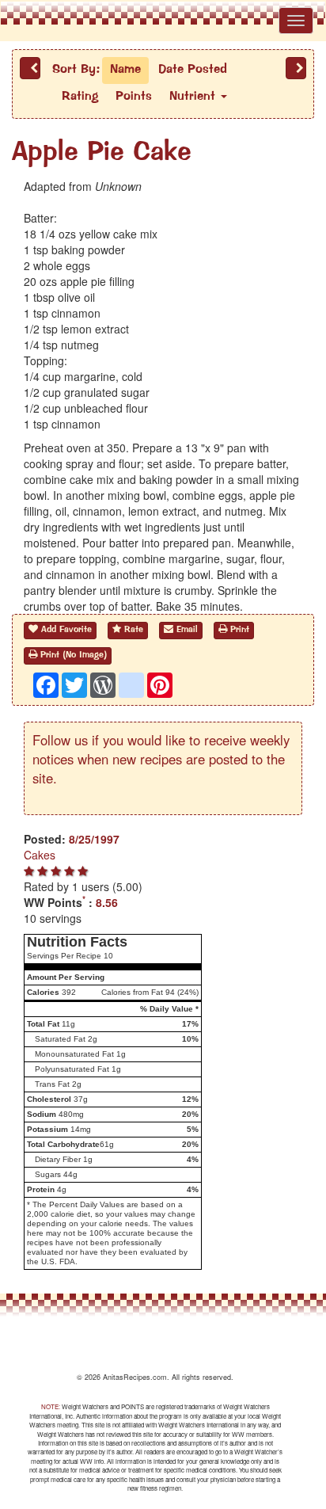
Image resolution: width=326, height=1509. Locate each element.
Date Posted (192, 70)
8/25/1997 (94, 839)
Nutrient (194, 97)
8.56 (107, 902)
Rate (132, 630)
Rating (80, 97)
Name (125, 70)
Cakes (39, 855)
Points (134, 97)
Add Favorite (65, 630)
